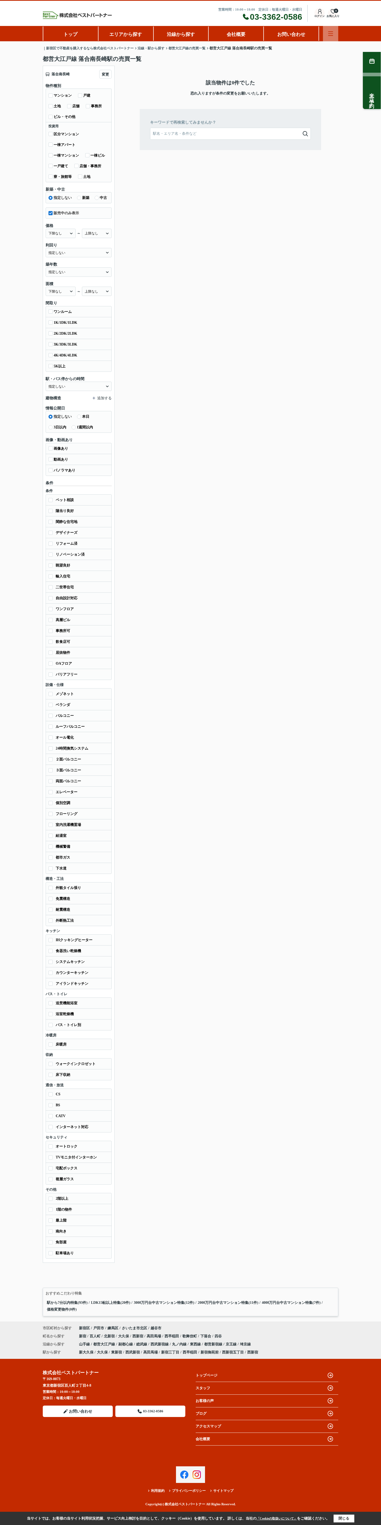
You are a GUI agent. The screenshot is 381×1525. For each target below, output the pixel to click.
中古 (103, 198)
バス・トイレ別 (68, 1025)
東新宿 (116, 1352)
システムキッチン (70, 962)
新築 (85, 198)
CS (58, 1094)
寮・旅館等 (63, 177)
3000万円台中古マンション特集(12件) (164, 1303)
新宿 (83, 1336)
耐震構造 (63, 910)
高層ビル (63, 620)
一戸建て (61, 166)
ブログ (201, 1413)
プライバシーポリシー (189, 1491)
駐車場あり (65, 1253)
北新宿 (110, 1336)
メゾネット (65, 694)
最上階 (61, 1220)
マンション (63, 95)
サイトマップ (223, 1491)
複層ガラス (65, 1179)
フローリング (66, 814)
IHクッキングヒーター (74, 940)
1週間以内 (85, 427)
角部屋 (61, 1242)
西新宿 (138, 1336)
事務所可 (63, 631)
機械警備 (63, 846)
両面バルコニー (68, 781)
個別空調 (63, 803)
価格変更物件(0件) (62, 1309)
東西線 (196, 1344)
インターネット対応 (72, 1127)
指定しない (63, 198)
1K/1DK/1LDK (65, 323)
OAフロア (64, 663)
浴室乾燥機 (65, 1014)
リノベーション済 (70, 554)
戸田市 (98, 1328)
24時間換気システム (72, 748)
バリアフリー (66, 674)
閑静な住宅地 (66, 522)
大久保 (124, 1336)
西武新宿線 (160, 1344)
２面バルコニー (68, 759)
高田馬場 (154, 1336)
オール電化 (65, 737)
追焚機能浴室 (66, 1003)
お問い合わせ (291, 34)
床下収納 (63, 1075)
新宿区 (84, 1328)
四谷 (218, 1336)
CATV (61, 1116)
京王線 (232, 1344)
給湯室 (61, 836)
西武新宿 (132, 1352)
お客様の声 (205, 1401)
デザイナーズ (66, 533)
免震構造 (63, 899)
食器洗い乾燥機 (68, 951)
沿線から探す (181, 34)
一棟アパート (64, 145)
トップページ (206, 1375)
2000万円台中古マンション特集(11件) (228, 1303)
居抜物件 (63, 652)
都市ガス (63, 857)
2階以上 (62, 1198)
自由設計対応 (66, 598)
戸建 (86, 95)
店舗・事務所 (90, 166)
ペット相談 (65, 500)
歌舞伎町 (190, 1336)
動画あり (61, 459)
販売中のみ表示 (66, 213)
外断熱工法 (65, 920)
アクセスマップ (208, 1426)
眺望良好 (63, 565)
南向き (61, 1231)
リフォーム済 (66, 543)
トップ (70, 34)
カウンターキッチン (72, 973)
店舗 (76, 106)
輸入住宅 (63, 576)
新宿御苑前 (210, 1352)
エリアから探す (125, 34)
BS (58, 1105)
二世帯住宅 (65, 587)
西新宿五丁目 (233, 1352)
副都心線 (126, 1344)
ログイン (319, 16)
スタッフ (203, 1388)
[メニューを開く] (331, 34)
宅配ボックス (66, 1168)
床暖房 (61, 1044)
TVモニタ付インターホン (76, 1157)
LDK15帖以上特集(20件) (110, 1303)
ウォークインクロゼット (76, 1064)
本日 (85, 417)
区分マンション (66, 134)
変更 (105, 74)
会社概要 (236, 34)
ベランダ (63, 705)
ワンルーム (63, 312)
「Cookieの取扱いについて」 (277, 1518)
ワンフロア (65, 609)
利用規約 (158, 1491)
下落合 (206, 1336)
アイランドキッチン (72, 984)
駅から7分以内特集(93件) (67, 1303)
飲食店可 (63, 642)
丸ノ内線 (180, 1344)
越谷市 (156, 1328)
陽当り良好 (65, 511)
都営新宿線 (213, 1344)
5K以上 (60, 366)
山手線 (85, 1344)
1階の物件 (64, 1209)
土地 (57, 106)
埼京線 (245, 1344)
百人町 (96, 1336)
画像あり (61, 448)
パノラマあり (64, 470)
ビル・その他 (64, 117)
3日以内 (60, 427)
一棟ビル (97, 155)
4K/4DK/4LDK (65, 355)
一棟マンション (66, 155)
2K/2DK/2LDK (65, 333)
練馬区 (113, 1328)
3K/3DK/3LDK (65, 344)
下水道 (61, 868)
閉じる (343, 1518)
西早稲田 (172, 1336)
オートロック (66, 1146)
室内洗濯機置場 (68, 825)
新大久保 (86, 1352)
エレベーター (66, 792)
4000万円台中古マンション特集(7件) (291, 1303)
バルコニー (65, 716)
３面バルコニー (68, 770)
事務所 (96, 106)
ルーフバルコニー (70, 726)
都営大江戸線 (104, 1344)
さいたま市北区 (134, 1328)
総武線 (142, 1344)
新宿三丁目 (170, 1352)
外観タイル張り (68, 888)
